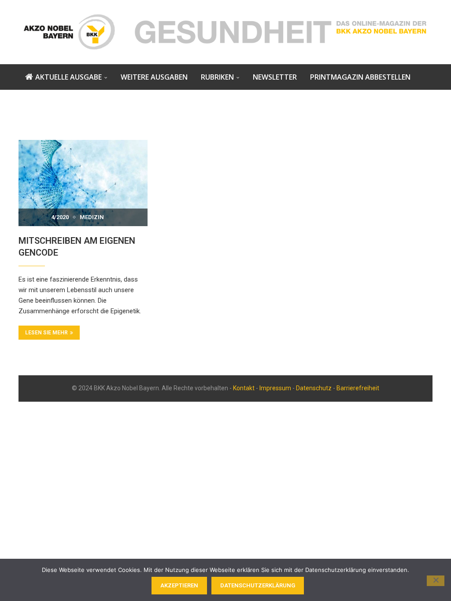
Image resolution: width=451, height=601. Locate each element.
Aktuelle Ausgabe (68, 77)
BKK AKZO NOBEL (54, 102)
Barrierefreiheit (357, 388)
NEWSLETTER (275, 77)
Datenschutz (314, 388)
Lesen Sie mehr (46, 333)
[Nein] (435, 580)
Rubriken (217, 77)
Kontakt (244, 388)
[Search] (231, 127)
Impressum (275, 388)
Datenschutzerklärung (257, 585)
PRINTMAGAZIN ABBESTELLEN (360, 77)
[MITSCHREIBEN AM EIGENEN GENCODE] (83, 183)
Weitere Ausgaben (154, 77)
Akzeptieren (179, 585)
